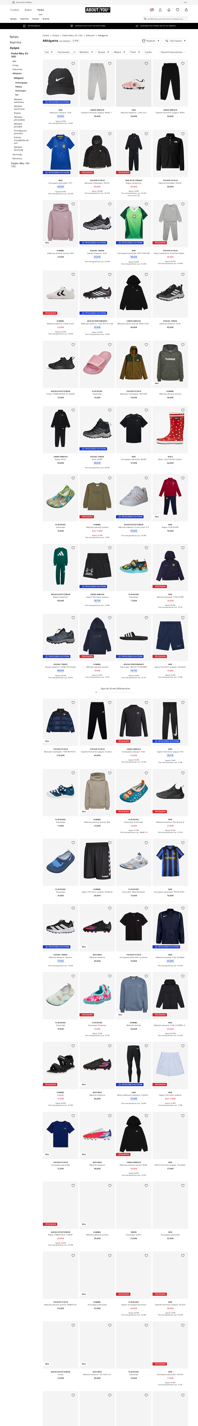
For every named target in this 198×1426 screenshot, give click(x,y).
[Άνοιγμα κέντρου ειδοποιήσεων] (169, 10)
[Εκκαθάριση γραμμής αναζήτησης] (185, 19)
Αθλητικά (90, 35)
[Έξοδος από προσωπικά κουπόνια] (151, 10)
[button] (151, 40)
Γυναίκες (14, 10)
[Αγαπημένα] (177, 10)
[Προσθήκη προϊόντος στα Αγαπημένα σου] (73, 63)
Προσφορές (64, 52)
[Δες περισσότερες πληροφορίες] (60, 125)
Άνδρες (28, 10)
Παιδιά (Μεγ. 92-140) (72, 35)
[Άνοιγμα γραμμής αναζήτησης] (144, 18)
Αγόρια (55, 35)
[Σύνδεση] (160, 10)
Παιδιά (40, 10)
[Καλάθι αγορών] (186, 10)
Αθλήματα (103, 35)
